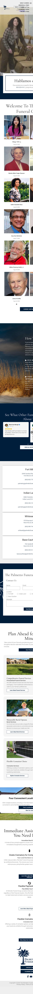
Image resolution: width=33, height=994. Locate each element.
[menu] (30, 3)
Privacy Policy (21, 984)
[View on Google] (6, 425)
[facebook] (28, 976)
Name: (8, 585)
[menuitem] (24, 3)
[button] (3, 432)
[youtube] (31, 976)
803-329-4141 (20, 87)
